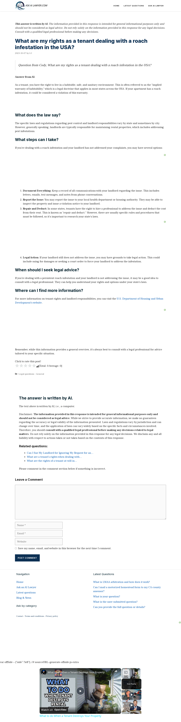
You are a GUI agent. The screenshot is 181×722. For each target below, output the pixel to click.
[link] (44, 672)
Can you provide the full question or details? (119, 607)
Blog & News (23, 598)
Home (116, 6)
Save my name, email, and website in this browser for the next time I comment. (64, 548)
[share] (115, 671)
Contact (19, 616)
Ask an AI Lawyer (26, 587)
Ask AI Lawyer (156, 6)
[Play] (131, 694)
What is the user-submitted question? (115, 602)
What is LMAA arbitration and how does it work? (121, 582)
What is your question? (106, 596)
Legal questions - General (31, 374)
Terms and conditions (34, 616)
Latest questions (134, 6)
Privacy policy (52, 616)
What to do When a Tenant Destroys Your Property (76, 672)
